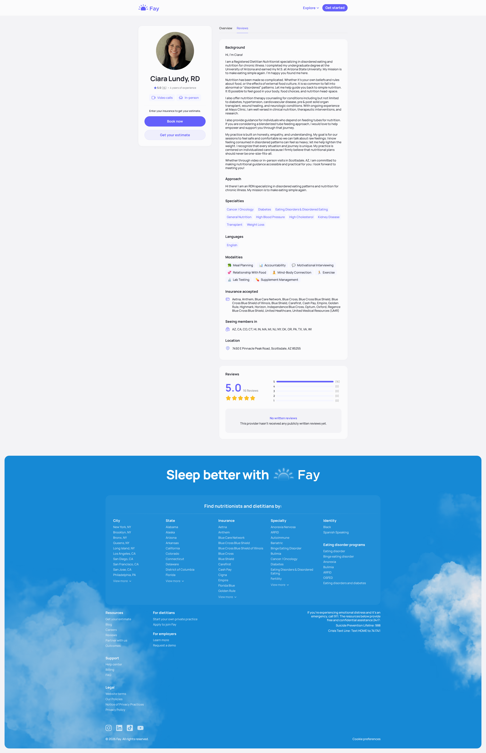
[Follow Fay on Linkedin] (119, 728)
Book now (175, 121)
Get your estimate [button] (175, 135)
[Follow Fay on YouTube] (140, 728)
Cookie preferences (366, 739)
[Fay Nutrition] (148, 7)
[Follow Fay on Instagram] (109, 728)
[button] (311, 7)
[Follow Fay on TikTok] (130, 728)
